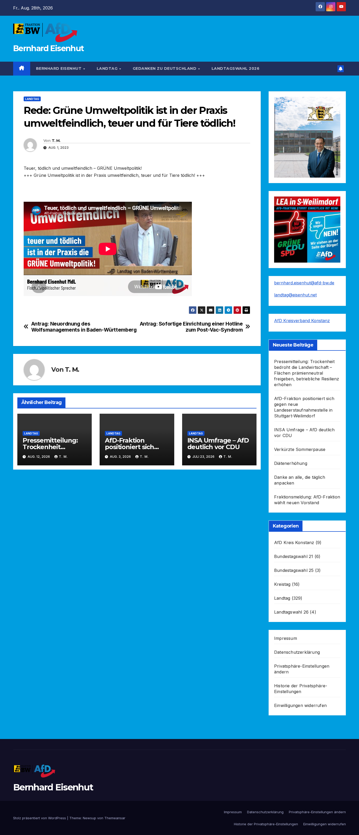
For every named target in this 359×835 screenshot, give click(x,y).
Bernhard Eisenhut (48, 48)
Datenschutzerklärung (297, 652)
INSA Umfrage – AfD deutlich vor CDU (218, 444)
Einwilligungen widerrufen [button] (300, 705)
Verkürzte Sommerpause (299, 449)
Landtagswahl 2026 (236, 68)
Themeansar (114, 818)
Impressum (285, 638)
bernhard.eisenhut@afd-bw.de (304, 282)
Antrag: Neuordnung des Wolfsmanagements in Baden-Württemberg (84, 327)
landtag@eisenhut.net (295, 294)
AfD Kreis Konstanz (294, 542)
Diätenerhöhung (290, 463)
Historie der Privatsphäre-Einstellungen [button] (266, 824)
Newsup (89, 818)
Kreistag (282, 584)
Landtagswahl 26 (291, 612)
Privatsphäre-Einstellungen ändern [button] (317, 812)
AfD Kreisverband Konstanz (302, 320)
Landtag (108, 68)
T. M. (56, 140)
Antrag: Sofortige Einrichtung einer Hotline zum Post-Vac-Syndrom (191, 327)
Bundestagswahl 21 (293, 556)
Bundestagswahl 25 (294, 570)
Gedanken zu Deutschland (165, 68)
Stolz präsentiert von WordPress (40, 818)
